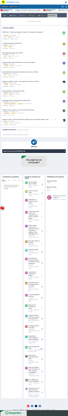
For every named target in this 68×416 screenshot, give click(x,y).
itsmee (6, 45)
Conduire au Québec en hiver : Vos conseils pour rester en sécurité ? (20, 81)
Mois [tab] (9, 180)
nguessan (31, 251)
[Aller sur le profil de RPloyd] (64, 120)
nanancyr (30, 360)
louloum (6, 102)
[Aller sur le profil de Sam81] (63, 32)
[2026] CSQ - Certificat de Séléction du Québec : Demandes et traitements (22, 32)
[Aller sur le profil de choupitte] (26, 200)
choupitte (30, 204)
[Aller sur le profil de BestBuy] (26, 389)
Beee (29, 320)
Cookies (53, 410)
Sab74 (30, 185)
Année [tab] (14, 180)
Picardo (30, 277)
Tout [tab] (5, 15)
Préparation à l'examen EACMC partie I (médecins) (33, 337)
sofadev (30, 220)
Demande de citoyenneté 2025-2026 (33, 357)
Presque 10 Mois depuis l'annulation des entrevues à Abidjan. (18, 62)
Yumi (5, 121)
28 (19, 34)
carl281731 (56, 197)
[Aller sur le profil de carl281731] (49, 197)
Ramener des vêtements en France (32, 306)
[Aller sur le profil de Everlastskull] (26, 226)
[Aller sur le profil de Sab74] (26, 182)
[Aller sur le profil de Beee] (26, 316)
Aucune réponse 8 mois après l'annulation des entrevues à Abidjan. (20, 72)
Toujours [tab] (20, 180)
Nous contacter (45, 410)
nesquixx (6, 35)
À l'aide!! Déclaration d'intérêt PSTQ (12, 43)
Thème (21, 410)
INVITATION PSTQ (33, 249)
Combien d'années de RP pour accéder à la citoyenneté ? (33, 317)
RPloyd (6, 64)
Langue (14, 410)
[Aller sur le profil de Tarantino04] (26, 368)
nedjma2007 (31, 329)
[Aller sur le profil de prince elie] (64, 101)
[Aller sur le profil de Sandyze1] (26, 259)
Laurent (30, 382)
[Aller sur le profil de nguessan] (26, 250)
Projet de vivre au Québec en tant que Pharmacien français (18, 110)
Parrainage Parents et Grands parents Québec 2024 (16, 100)
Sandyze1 (30, 265)
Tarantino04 (31, 374)
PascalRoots (31, 244)
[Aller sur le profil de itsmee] (64, 44)
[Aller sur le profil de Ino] (26, 336)
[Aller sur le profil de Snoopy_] (64, 91)
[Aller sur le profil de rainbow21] (64, 72)
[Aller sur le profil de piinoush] (26, 347)
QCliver (6, 83)
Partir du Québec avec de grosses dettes (13, 91)
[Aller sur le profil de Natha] (64, 53)
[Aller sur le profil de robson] (26, 191)
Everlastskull (31, 235)
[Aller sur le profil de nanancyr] (26, 356)
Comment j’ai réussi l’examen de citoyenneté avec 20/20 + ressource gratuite (33, 215)
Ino (29, 341)
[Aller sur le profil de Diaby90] (64, 63)
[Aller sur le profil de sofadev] (26, 212)
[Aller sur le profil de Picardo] (26, 272)
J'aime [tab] (14, 15)
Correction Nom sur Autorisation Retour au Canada (33, 284)
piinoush (30, 350)
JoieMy (6, 54)
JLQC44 (30, 310)
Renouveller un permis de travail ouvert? (32, 201)
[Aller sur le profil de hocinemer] (26, 295)
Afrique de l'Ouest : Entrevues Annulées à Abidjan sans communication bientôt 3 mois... (26, 119)
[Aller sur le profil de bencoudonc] (64, 82)
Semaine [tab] (4, 180)
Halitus (6, 111)
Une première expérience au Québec (32, 273)
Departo (6, 92)
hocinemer (31, 298)
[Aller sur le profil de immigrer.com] (64, 110)
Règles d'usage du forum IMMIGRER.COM (14, 151)
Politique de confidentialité (32, 410)
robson (30, 194)
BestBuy (30, 395)
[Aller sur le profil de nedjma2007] (26, 326)
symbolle (30, 287)
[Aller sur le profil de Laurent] (26, 380)
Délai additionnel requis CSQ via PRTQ (12, 53)
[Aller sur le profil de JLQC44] (26, 305)
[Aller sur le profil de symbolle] (26, 283)
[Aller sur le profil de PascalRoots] (26, 241)
